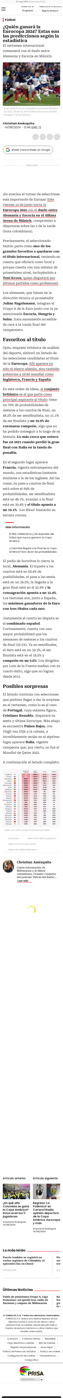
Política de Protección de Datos (19, 1351)
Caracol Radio (11, 9)
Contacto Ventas (31, 1338)
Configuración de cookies (21, 1355)
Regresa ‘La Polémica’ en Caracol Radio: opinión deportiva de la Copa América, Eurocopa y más (46, 1213)
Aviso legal (46, 1347)
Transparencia (47, 1355)
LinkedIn (50, 137)
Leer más (23, 880)
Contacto (12, 1338)
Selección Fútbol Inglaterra (41, 838)
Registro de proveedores (23, 1347)
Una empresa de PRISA (31, 1371)
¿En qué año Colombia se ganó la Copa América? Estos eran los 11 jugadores (16, 1209)
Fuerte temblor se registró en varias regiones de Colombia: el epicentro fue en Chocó (24, 1260)
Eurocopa (13, 838)
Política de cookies (50, 1351)
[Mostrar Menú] (3, 9)
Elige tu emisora (50, 11)
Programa (27, 11)
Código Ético (31, 1360)
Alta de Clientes (47, 1343)
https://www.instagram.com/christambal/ (41, 123)
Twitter (43, 137)
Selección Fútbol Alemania (22, 849)
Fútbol (10, 20)
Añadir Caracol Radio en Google (30, 150)
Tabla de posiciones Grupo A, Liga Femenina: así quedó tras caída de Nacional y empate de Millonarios (25, 1300)
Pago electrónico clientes (21, 1343)
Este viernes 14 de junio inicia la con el (30, 210)
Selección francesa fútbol (22, 843)
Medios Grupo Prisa (31, 1379)
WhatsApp (57, 137)
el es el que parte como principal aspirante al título (31, 394)
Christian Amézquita (18, 123)
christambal (36, 123)
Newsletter (50, 1338)
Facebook (35, 137)
